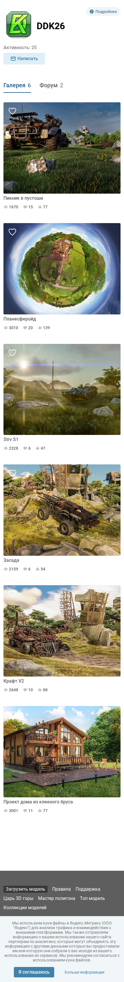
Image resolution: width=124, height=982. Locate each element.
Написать (27, 58)
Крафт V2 (13, 681)
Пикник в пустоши (23, 198)
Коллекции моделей (24, 907)
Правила (61, 889)
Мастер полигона (56, 898)
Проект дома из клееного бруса (38, 802)
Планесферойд (19, 319)
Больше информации (84, 972)
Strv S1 (10, 439)
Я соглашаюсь (34, 972)
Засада (11, 560)
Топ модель (92, 898)
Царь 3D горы (18, 898)
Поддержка (88, 889)
